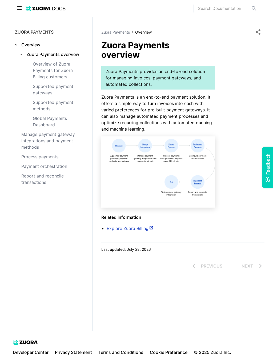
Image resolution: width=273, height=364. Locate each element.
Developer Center (31, 352)
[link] (110, 8)
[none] (258, 32)
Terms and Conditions (120, 352)
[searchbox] (250, 8)
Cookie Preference (168, 352)
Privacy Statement (73, 352)
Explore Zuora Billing (127, 228)
